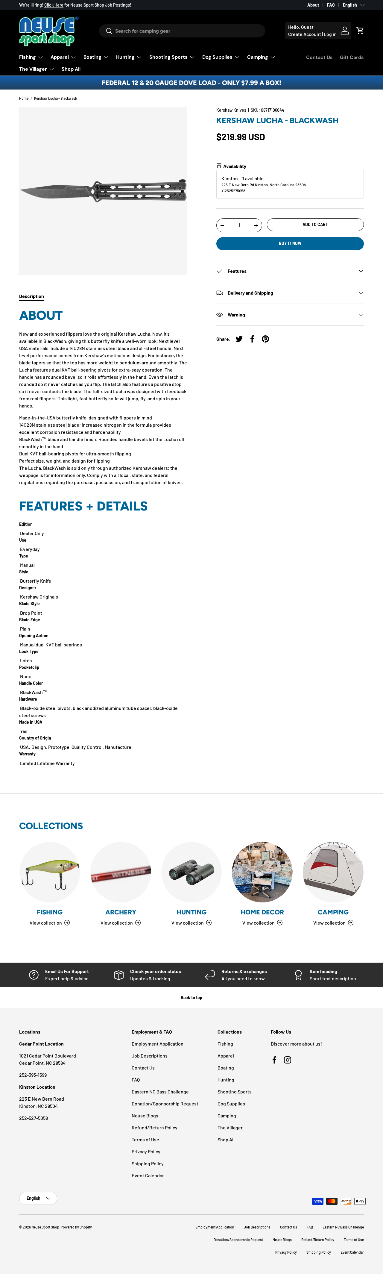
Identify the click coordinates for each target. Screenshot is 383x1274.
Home (23, 98)
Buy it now (290, 243)
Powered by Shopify (76, 1227)
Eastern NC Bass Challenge (160, 1091)
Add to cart (315, 224)
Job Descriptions (150, 1055)
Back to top (191, 997)
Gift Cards (352, 57)
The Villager (33, 69)
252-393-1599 (33, 1075)
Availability (234, 166)
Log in (330, 34)
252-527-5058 (33, 1118)
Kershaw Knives (231, 110)
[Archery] (120, 872)
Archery (120, 912)
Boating (92, 57)
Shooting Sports (168, 57)
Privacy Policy (146, 1151)
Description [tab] (31, 296)
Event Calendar (148, 1175)
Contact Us (319, 57)
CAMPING (333, 912)
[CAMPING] (333, 872)
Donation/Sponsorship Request (165, 1103)
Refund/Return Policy (154, 1127)
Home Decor (262, 912)
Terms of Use (145, 1139)
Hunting (125, 57)
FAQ (331, 4)
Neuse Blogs (145, 1115)
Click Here (53, 4)
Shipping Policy (148, 1163)
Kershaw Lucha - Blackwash (55, 98)
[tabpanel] (103, 537)
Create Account (304, 34)
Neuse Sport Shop (45, 1227)
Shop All (71, 69)
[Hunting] (191, 872)
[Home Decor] (262, 872)
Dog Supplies (217, 57)
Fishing (27, 57)
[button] (360, 30)
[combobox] (182, 30)
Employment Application (157, 1043)
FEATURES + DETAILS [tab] (83, 506)
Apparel (60, 57)
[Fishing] (49, 872)
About (313, 4)
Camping (257, 57)
